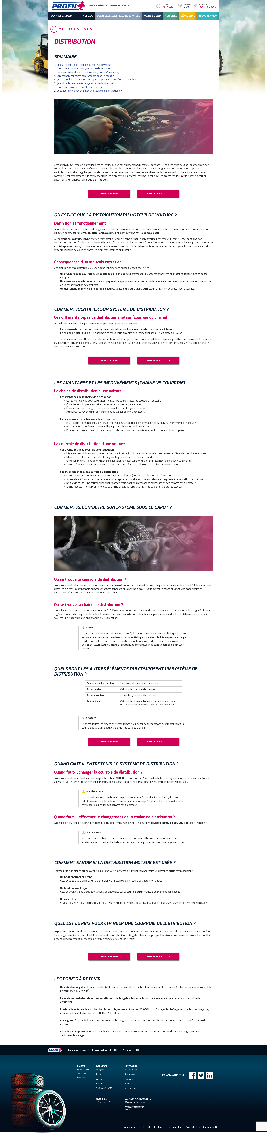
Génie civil (187, 16)
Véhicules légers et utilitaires (118, 16)
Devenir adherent (101, 1050)
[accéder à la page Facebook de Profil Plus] (192, 1075)
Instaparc (100, 1069)
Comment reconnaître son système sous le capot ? (85, 76)
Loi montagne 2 (103, 1102)
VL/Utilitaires (83, 1069)
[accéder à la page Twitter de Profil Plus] (201, 1075)
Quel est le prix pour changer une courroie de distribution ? (89, 90)
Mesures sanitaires (138, 1099)
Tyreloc (99, 1083)
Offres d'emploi (122, 1050)
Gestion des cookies (209, 1127)
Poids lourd (152, 16)
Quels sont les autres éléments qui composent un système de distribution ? (99, 79)
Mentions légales (132, 1127)
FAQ (136, 1050)
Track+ (99, 1074)
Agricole (170, 16)
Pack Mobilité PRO (104, 1088)
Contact (190, 1127)
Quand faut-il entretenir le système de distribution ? (86, 83)
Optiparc (99, 1079)
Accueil (88, 16)
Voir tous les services (75, 29)
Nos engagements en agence (134, 1108)
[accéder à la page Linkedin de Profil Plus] (209, 1075)
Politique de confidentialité (168, 1127)
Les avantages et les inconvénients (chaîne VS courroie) (88, 72)
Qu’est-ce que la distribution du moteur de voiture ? (85, 64)
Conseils (101, 1099)
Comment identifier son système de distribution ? (84, 68)
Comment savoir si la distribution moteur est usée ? (85, 87)
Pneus (81, 1066)
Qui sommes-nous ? (78, 1050)
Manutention (208, 16)
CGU (148, 1127)
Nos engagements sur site (137, 1102)
